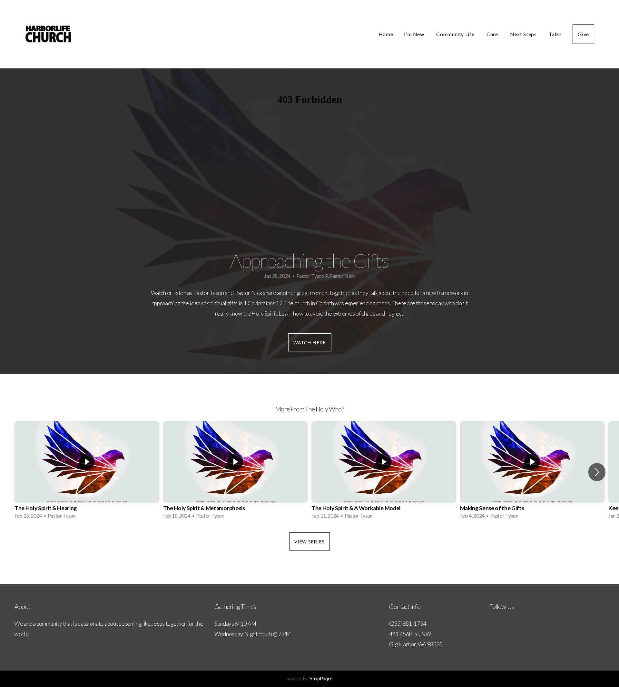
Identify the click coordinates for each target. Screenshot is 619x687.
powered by (309, 678)
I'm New (414, 34)
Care (492, 34)
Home (385, 34)
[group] (87, 472)
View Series (309, 541)
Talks (555, 34)
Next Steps (524, 34)
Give (583, 34)
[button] (597, 472)
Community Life (456, 34)
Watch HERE (309, 342)
